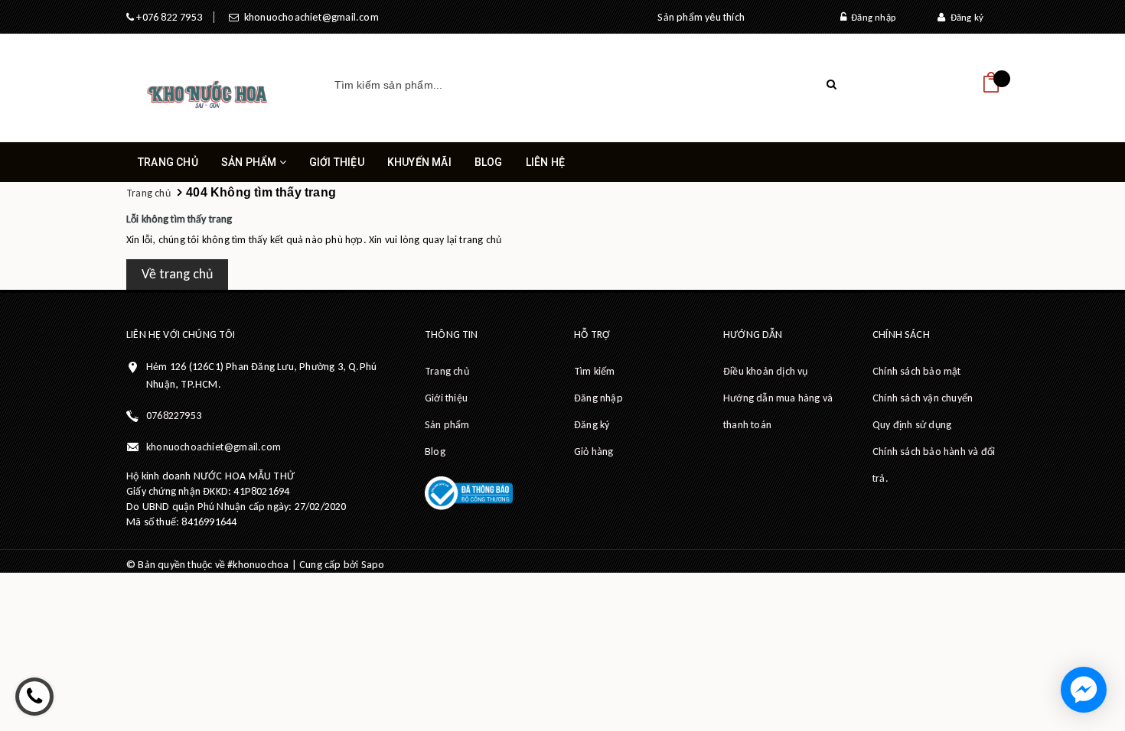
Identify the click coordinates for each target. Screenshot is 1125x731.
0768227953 (173, 415)
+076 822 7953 (168, 17)
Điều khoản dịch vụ (765, 371)
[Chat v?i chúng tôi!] (1084, 690)
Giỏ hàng (594, 451)
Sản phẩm (250, 162)
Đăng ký (964, 17)
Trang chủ (168, 162)
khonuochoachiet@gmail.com (308, 17)
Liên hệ (545, 162)
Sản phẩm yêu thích (701, 17)
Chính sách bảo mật (916, 371)
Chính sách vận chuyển (922, 397)
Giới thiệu (336, 162)
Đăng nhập (870, 17)
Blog (488, 162)
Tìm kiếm (594, 371)
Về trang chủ (177, 273)
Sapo (373, 564)
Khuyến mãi (419, 162)
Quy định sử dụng (911, 424)
